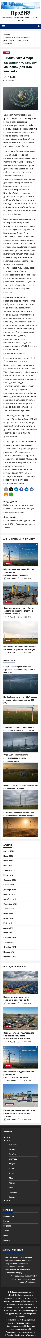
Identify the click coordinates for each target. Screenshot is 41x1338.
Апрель (12, 1183)
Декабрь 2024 (9, 947)
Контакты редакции (15, 1326)
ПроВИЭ (20, 12)
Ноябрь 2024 (9, 952)
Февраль (13, 1192)
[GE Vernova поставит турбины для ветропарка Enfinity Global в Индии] (20, 827)
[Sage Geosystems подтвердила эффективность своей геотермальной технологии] (20, 1018)
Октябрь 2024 (9, 957)
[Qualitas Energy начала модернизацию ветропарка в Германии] (20, 799)
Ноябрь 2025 (9, 894)
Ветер (7, 53)
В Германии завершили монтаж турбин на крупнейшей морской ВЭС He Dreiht (19, 669)
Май (11, 1178)
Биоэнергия (8, 1216)
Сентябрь (13, 1159)
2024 (8, 1200)
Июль (11, 1168)
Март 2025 (8, 933)
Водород (9, 1104)
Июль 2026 (8, 856)
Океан (6, 1235)
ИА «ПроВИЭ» (12, 77)
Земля (8, 1027)
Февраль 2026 (9, 880)
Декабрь (13, 1144)
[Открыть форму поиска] (39, 26)
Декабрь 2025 (9, 890)
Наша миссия (13, 1320)
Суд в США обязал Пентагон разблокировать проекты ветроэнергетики (16, 758)
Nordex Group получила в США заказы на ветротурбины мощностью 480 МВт (20, 700)
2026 (8, 1137)
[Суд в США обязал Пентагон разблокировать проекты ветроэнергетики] (20, 772)
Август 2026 (8, 851)
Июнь (11, 1173)
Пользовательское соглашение (19, 1332)
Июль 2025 (8, 914)
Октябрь (12, 1154)
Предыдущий (18, 506)
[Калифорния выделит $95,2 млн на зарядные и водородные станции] (20, 1095)
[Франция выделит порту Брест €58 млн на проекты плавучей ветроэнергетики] (20, 593)
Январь (12, 1197)
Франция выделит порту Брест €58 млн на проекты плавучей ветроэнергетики (18, 611)
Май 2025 (7, 923)
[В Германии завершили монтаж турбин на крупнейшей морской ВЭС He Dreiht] (20, 684)
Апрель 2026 (8, 870)
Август (12, 1164)
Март (11, 1188)
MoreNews (18, 1335)
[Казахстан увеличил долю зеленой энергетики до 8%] (20, 982)
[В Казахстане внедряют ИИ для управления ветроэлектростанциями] (20, 554)
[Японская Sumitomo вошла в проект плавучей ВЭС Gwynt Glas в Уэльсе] (20, 742)
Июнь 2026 (8, 861)
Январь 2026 (8, 885)
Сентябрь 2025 (10, 904)
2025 (8, 1141)
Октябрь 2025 (9, 899)
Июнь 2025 (8, 918)
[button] (3, 26)
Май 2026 (7, 866)
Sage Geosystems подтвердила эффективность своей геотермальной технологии (18, 1036)
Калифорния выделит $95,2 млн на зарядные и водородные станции (19, 1113)
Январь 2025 (8, 942)
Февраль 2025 (9, 937)
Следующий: (19, 522)
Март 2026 (8, 875)
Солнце (9, 991)
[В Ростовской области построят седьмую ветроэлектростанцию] (20, 632)
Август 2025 (8, 909)
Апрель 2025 (8, 928)
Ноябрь (12, 1149)
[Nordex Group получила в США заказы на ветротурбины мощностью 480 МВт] (20, 714)
